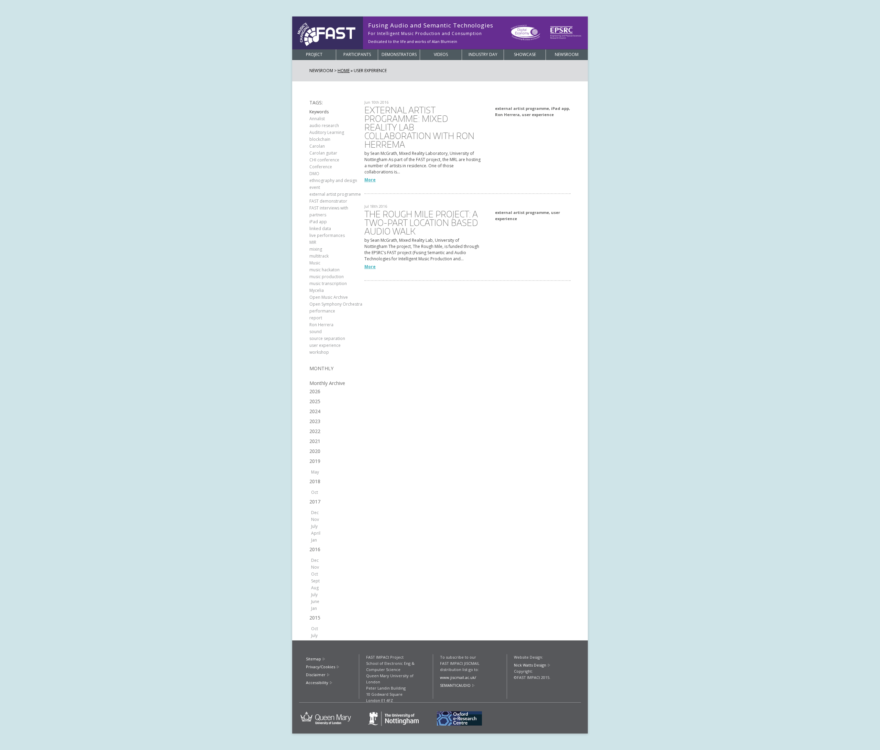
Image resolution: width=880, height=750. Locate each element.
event (314, 187)
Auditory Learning (326, 132)
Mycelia (316, 290)
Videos (441, 54)
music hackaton (324, 270)
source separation (327, 338)
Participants (357, 54)
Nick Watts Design (530, 665)
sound (315, 331)
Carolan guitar (323, 153)
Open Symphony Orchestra (335, 304)
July (314, 526)
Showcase (525, 54)
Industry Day (483, 54)
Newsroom (567, 54)
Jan (314, 540)
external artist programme (335, 194)
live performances (327, 235)
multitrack (319, 256)
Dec (315, 512)
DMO (314, 174)
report (315, 318)
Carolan (317, 146)
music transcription (328, 283)
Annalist (317, 119)
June (315, 601)
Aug (315, 588)
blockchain (319, 139)
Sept (315, 581)
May (315, 472)
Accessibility (317, 682)
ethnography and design (333, 180)
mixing (315, 249)
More (370, 180)
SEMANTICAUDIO (455, 685)
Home (344, 70)
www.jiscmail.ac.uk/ (458, 677)
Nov (315, 519)
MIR (312, 242)
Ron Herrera (321, 325)
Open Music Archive (328, 297)
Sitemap (313, 658)
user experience (325, 345)
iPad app (318, 222)
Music (314, 263)
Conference (320, 167)
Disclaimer (316, 674)
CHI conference (324, 160)
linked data (320, 228)
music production (326, 277)
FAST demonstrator (328, 201)
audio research (324, 125)
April (315, 533)
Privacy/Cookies (320, 666)
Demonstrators (399, 54)
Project (314, 54)
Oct (314, 492)
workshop (319, 352)
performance (322, 311)
